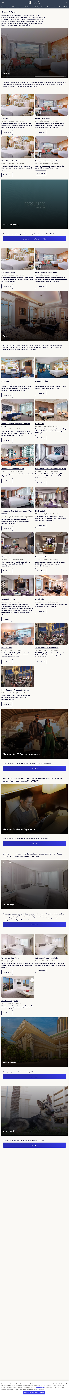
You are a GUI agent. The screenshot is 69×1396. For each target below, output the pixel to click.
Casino (49, 7)
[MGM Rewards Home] (29, 2)
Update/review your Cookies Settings (34, 1392)
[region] (34, 1388)
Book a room (5, 7)
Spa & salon (57, 7)
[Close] (66, 1384)
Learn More (6, 619)
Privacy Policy (40, 1387)
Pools (43, 7)
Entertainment (28, 7)
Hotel (19, 7)
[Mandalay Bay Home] (37, 2)
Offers (14, 7)
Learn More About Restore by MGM (34, 239)
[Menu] (3, 2)
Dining (37, 7)
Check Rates (7, 132)
